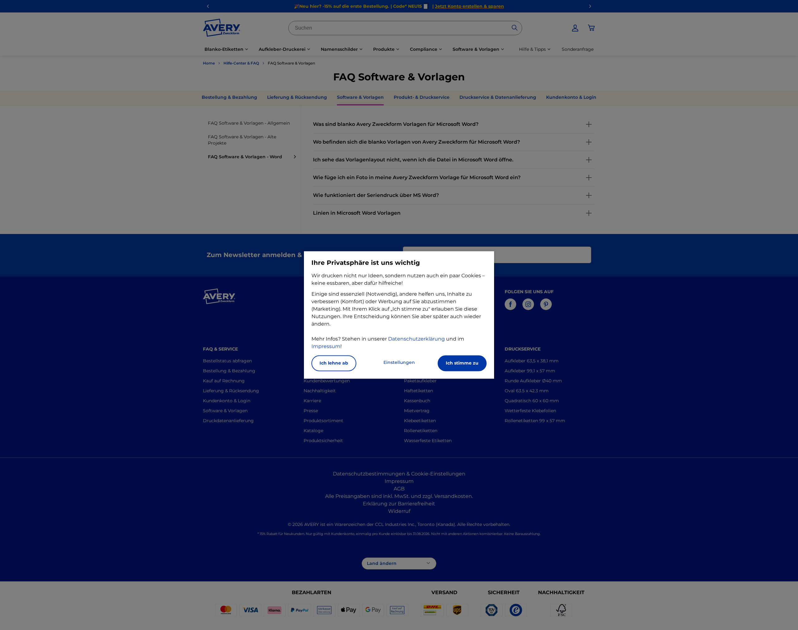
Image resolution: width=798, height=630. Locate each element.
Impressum (325, 347)
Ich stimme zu (462, 363)
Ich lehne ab (334, 363)
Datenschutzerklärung (416, 339)
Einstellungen (399, 362)
